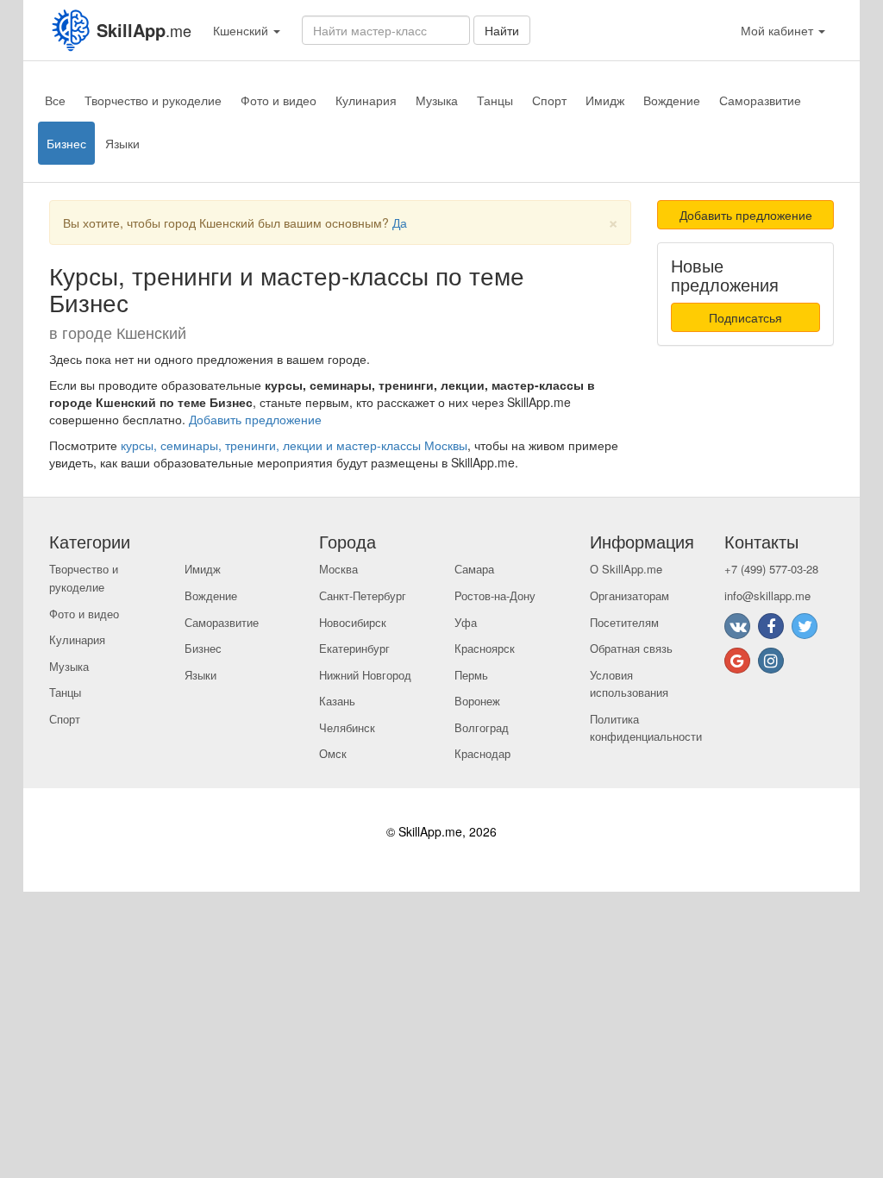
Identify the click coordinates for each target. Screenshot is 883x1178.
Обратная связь (631, 648)
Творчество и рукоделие (153, 100)
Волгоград (481, 727)
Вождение (671, 100)
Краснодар (482, 753)
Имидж (605, 100)
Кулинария (366, 100)
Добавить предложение (255, 419)
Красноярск (484, 648)
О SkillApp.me (626, 569)
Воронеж (477, 700)
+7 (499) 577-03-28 (771, 569)
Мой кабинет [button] (779, 30)
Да (399, 222)
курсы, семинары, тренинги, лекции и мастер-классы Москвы (294, 445)
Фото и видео (278, 100)
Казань (337, 700)
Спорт (549, 100)
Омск (333, 753)
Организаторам (629, 595)
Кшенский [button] (242, 30)
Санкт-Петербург (362, 595)
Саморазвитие (760, 100)
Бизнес (66, 143)
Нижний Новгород (365, 675)
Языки (122, 143)
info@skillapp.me (767, 595)
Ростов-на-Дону (494, 595)
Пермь (471, 675)
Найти (502, 30)
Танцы (495, 100)
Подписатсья (745, 317)
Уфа (465, 622)
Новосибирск (352, 622)
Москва (338, 569)
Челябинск (347, 727)
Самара (474, 569)
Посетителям (624, 622)
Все (55, 100)
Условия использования (629, 684)
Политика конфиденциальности (646, 728)
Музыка (437, 100)
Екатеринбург (354, 648)
